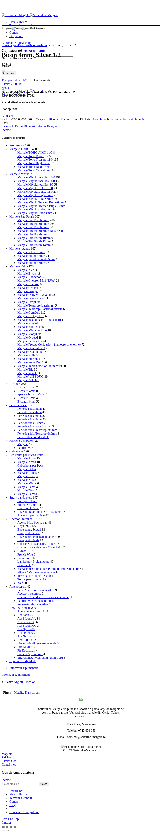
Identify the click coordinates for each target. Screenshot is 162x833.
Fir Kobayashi (26, 650)
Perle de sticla (18, 405)
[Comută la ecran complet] (11, 827)
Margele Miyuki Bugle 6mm (35, 198)
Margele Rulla (26, 355)
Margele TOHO (19, 149)
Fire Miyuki (24, 647)
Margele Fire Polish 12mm (34, 241)
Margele (22, 444)
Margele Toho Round (30, 156)
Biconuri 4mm (38, 45)
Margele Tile (25, 369)
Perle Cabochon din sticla (33, 437)
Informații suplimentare (23, 668)
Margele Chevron (28, 284)
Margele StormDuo (29, 358)
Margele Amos (26, 458)
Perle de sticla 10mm (30, 423)
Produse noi (16, 145)
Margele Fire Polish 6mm (33, 227)
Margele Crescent (28, 287)
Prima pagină (10, 45)
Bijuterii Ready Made (22, 661)
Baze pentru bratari (29, 529)
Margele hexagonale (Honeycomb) (39, 319)
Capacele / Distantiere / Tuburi (36, 543)
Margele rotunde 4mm (31, 255)
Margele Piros (26, 490)
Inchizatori (24, 558)
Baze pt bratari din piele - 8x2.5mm (39, 511)
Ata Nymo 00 (26, 629)
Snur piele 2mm (27, 504)
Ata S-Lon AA (26, 618)
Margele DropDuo (28, 302)
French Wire (25, 554)
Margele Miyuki (19, 173)
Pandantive (24, 447)
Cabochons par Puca (30, 465)
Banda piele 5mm (28, 508)
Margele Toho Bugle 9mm (33, 166)
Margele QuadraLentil (31, 348)
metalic (18, 692)
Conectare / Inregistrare (24, 812)
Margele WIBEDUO (30, 376)
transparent (32, 692)
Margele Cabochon (29, 277)
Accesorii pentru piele (31, 515)
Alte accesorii (17, 586)
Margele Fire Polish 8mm (33, 234)
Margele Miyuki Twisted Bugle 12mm (41, 206)
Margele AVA (25, 270)
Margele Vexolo (27, 373)
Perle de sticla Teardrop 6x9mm (37, 433)
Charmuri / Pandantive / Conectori (38, 547)
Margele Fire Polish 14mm (34, 245)
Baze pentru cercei (28, 533)
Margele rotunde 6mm (31, 262)
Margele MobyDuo (29, 334)
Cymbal (22, 551)
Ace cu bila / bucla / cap (32, 522)
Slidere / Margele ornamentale (36, 572)
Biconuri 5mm (26, 398)
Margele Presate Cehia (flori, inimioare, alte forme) (49, 344)
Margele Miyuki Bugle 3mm (35, 195)
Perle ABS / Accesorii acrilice (35, 590)
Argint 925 (24, 526)
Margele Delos (26, 469)
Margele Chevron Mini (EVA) (36, 280)
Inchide (6, 130)
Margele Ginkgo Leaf (30, 316)
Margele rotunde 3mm (31, 252)
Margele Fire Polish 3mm (33, 220)
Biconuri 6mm (26, 401)
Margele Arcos (26, 462)
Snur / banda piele (20, 497)
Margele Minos (26, 483)
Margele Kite (25, 323)
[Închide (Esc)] (3, 827)
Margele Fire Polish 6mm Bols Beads (40, 230)
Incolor (30, 682)
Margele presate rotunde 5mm (36, 259)
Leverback (24, 565)
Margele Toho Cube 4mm (33, 170)
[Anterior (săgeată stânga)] (3, 830)
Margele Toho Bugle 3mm (33, 163)
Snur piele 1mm (27, 501)
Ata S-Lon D (25, 622)
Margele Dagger (27, 291)
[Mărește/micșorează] (15, 827)
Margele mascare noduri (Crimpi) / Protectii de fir (48, 568)
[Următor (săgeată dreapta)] (7, 830)
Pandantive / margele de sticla (35, 600)
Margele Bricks (27, 273)
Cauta (43, 783)
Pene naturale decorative (32, 604)
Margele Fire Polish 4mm (33, 223)
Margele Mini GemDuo (32, 330)
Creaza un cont (33, 50)
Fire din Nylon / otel (30, 654)
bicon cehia (114, 119)
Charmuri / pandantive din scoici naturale (43, 597)
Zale (20, 583)
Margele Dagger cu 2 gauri (34, 294)
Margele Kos (25, 479)
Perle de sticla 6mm (29, 415)
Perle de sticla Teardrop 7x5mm (37, 430)
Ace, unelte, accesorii (30, 611)
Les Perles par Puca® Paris (26, 455)
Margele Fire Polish (21, 216)
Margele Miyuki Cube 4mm (34, 213)
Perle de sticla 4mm (29, 412)
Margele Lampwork (21, 440)
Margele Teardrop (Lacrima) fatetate (39, 309)
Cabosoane (16, 451)
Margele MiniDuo (28, 326)
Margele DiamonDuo (30, 298)
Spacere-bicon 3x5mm (31, 394)
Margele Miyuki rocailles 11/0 (36, 181)
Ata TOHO (24, 639)
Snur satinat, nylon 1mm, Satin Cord (40, 657)
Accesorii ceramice (29, 593)
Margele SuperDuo (29, 362)
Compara (7, 115)
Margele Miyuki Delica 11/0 (35, 191)
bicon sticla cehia (133, 119)
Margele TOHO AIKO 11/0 (34, 152)
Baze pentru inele (28, 540)
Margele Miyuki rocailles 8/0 (35, 184)
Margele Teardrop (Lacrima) (35, 305)
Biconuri (23, 45)
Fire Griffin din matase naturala (36, 643)
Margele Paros (26, 487)
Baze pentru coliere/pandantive (36, 536)
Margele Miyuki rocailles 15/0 (36, 177)
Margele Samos (27, 494)
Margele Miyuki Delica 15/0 (35, 188)
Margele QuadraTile (29, 351)
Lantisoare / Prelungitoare (33, 561)
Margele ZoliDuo (28, 380)
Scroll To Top (10, 819)
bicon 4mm (99, 119)
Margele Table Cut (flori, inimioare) (39, 366)
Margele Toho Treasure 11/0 (35, 159)
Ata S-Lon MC (26, 625)
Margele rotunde (19, 248)
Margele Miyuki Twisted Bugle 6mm (40, 202)
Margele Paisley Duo (30, 341)
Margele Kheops (27, 476)
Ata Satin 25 (25, 615)
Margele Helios (27, 472)
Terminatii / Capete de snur (34, 575)
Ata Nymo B (25, 636)
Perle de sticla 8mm (29, 419)
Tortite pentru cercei (29, 579)
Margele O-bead (27, 337)
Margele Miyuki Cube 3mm (34, 209)
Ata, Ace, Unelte (19, 607)
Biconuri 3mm (26, 387)
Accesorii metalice (20, 519)
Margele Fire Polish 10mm (34, 238)
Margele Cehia (18, 266)
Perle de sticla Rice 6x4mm (34, 426)
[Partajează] (7, 827)
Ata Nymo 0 (25, 632)
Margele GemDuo (28, 312)
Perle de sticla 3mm (29, 408)
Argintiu (19, 682)
